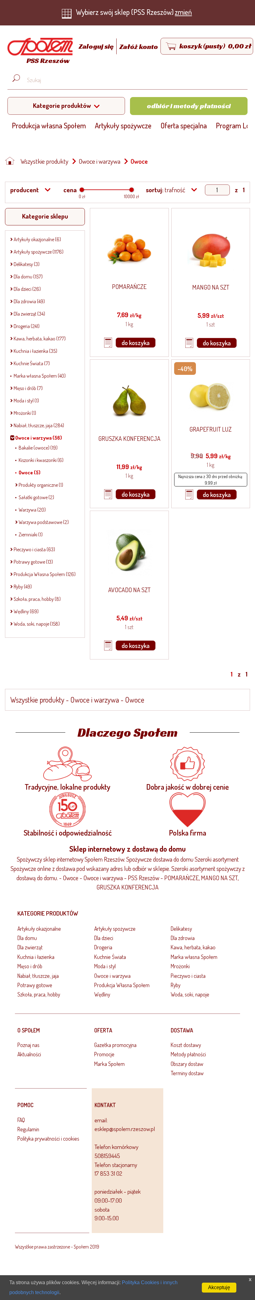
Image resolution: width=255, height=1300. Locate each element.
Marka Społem (109, 1063)
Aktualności (29, 1054)
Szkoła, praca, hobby (38, 994)
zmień (183, 12)
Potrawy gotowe (34, 985)
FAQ (21, 1119)
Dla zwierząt (30, 947)
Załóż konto (138, 46)
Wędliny (102, 994)
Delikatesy (181, 928)
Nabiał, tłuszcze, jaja (38, 975)
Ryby (175, 985)
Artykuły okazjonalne (39, 928)
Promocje (104, 1054)
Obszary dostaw (187, 1063)
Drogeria (103, 947)
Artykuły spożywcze (123, 125)
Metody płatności (188, 1054)
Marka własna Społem (194, 956)
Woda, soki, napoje (190, 994)
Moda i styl (105, 966)
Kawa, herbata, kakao (193, 947)
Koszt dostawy (186, 1044)
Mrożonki (180, 966)
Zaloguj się (97, 46)
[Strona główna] (11, 161)
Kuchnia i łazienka (35, 956)
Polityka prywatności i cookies (48, 1138)
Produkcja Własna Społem (122, 985)
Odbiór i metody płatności (189, 105)
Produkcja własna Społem (49, 125)
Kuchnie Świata (110, 956)
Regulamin (28, 1129)
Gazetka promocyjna (115, 1044)
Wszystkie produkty (44, 161)
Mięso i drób (29, 966)
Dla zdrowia (183, 937)
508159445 (107, 1156)
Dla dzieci (103, 937)
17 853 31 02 (108, 1173)
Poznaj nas (28, 1044)
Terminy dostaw (187, 1073)
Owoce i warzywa (99, 161)
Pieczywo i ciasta (188, 975)
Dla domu (27, 937)
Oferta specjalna (183, 125)
